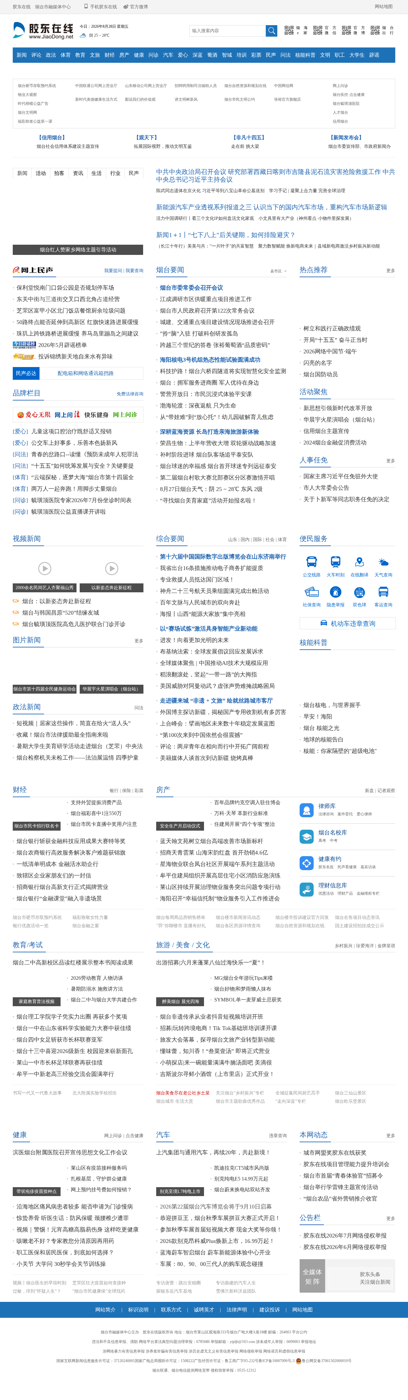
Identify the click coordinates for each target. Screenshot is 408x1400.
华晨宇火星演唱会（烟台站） (340, 435)
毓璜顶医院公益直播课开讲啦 (68, 527)
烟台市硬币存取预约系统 (37, 933)
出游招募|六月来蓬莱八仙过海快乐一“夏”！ (211, 978)
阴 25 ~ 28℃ (99, 35)
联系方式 (171, 1344)
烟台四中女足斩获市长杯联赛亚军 (60, 1055)
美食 (183, 961)
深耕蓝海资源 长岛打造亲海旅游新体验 (209, 447)
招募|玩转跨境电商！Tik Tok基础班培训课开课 (218, 1044)
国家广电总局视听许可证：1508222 (164, 1396)
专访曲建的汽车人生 (236, 1318)
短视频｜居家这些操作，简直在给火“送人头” (74, 739)
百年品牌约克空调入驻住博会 (247, 818)
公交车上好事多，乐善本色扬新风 (74, 459)
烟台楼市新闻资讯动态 (238, 933)
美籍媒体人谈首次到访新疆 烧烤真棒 (206, 774)
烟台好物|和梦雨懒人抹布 (242, 1004)
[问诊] (20, 516)
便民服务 (314, 555)
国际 (257, 555)
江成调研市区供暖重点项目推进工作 (206, 315)
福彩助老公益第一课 (35, 137)
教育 (80, 55)
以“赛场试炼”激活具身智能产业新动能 (209, 644)
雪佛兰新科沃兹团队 (236, 1326)
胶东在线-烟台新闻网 (43, 30)
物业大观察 (27, 110)
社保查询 (312, 612)
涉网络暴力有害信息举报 (124, 1386)
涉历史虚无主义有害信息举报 (213, 1386)
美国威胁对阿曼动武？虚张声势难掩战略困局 (217, 702)
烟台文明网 (27, 128)
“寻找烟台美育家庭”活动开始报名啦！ (208, 516)
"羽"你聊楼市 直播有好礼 (181, 941)
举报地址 (308, 1377)
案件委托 (345, 830)
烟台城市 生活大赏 (174, 1117)
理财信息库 (332, 901)
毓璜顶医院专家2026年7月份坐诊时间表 (81, 516)
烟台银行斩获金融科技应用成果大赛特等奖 (71, 857)
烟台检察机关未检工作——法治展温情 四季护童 (78, 773)
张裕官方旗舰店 (287, 115)
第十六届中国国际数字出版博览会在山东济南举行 (223, 572)
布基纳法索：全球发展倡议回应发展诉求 (211, 667)
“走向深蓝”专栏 (290, 1117)
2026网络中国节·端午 (330, 367)
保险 (126, 806)
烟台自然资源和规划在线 (245, 101)
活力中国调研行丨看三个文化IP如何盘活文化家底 (205, 234)
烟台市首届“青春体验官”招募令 (343, 1211)
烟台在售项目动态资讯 (357, 933)
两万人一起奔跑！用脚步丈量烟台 (74, 505)
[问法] (20, 470)
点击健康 (357, 110)
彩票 (256, 55)
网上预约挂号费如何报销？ (101, 1224)
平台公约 (299, 1367)
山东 (232, 555)
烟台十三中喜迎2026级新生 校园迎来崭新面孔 (75, 1067)
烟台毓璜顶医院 (346, 119)
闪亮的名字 (317, 379)
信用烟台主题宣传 (326, 447)
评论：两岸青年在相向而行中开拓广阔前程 (214, 762)
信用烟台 (340, 137)
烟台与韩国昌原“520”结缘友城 (60, 628)
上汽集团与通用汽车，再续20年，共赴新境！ (213, 1187)
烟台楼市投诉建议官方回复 (302, 933)
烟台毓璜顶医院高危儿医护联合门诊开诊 (74, 640)
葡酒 (212, 55)
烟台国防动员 (320, 390)
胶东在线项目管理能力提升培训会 (346, 1199)
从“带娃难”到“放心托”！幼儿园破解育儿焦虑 (216, 433)
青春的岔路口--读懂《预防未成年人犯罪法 (84, 470)
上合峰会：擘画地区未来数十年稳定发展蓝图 (217, 739)
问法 (285, 55)
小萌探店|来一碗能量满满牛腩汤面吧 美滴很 (216, 1078)
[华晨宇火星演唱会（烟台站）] (111, 689)
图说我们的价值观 (140, 115)
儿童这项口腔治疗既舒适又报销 (71, 447)
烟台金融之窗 (85, 941)
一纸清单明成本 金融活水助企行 (57, 880)
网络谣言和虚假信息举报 (284, 1386)
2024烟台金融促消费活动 (335, 458)
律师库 (327, 822)
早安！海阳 (317, 732)
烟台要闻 (170, 286)
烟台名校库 (332, 848)
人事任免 (314, 476)
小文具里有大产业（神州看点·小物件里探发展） (306, 234)
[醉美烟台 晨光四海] (180, 1004)
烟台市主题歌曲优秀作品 (240, 1117)
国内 (245, 555)
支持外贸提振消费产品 (96, 818)
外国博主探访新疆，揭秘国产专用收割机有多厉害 (223, 728)
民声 (271, 55)
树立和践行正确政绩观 (332, 344)
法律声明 (237, 1344)
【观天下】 (146, 153)
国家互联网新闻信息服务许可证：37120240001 (95, 1396)
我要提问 (113, 286)
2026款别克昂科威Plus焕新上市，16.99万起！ (217, 1276)
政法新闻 (27, 723)
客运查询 (383, 612)
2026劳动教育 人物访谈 (97, 994)
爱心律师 (364, 830)
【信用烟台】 (52, 153)
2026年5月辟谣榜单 (62, 361)
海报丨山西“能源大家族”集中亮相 (202, 630)
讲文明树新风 (186, 115)
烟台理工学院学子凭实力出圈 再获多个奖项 (72, 1032)
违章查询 (278, 1170)
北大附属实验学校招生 (94, 1109)
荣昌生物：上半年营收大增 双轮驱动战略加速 (218, 459)
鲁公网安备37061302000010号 (327, 1396)
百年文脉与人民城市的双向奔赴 (200, 618)
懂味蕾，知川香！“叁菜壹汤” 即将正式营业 (215, 1067)
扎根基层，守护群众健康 (99, 1213)
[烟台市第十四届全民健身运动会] (44, 689)
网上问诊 (340, 101)
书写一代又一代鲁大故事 (37, 1109)
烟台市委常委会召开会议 (191, 303)
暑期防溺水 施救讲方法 (97, 1004)
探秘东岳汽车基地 (174, 1326)
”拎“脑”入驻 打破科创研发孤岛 (199, 349)
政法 (51, 55)
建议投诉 (269, 1344)
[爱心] (20, 447)
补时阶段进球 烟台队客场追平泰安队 (206, 470)
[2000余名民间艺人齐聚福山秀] (44, 587)
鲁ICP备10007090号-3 (277, 1396)
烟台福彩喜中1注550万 (96, 829)
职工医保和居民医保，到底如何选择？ (65, 1287)
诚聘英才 (204, 1344)
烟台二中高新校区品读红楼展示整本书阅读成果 (73, 978)
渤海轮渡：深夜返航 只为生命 (198, 421)
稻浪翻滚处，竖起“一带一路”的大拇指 (208, 690)
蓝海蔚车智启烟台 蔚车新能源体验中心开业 (215, 1287)
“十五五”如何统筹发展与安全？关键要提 (82, 482)
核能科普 (305, 55)
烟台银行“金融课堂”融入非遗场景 (59, 914)
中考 (334, 856)
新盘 (369, 806)
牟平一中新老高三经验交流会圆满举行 (65, 1090)
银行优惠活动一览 (30, 941)
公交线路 (312, 582)
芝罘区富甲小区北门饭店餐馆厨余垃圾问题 (71, 326)
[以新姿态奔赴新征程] (111, 587)
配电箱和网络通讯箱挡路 (86, 389)
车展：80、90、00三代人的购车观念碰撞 (211, 1299)
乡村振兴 (344, 961)
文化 (203, 961)
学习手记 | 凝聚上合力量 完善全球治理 (307, 206)
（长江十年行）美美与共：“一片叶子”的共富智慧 (205, 262)
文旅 (95, 55)
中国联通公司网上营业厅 (96, 101)
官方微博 (135, 6)
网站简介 (105, 1344)
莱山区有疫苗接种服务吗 (99, 1203)
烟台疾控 (340, 110)
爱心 (183, 55)
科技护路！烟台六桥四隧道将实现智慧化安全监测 (223, 387)
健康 (139, 55)
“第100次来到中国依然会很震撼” (201, 751)
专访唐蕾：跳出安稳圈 (178, 1318)
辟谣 (374, 55)
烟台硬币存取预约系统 (37, 101)
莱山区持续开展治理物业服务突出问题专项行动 (220, 903)
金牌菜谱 (386, 961)
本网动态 (314, 1170)
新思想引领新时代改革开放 (337, 424)
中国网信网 (283, 101)
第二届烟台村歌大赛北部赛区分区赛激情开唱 (217, 493)
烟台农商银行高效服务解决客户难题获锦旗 (71, 868)
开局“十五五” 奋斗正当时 (335, 356)
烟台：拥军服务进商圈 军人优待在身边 (209, 398)
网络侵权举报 (250, 1386)
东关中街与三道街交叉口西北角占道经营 (68, 315)
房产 (124, 55)
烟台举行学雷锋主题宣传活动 (340, 1222)
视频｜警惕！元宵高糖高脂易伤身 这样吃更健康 (78, 1264)
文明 (325, 55)
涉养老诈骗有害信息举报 (167, 1386)
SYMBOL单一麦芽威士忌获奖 (248, 1015)
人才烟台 (340, 128)
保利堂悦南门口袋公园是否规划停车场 (65, 303)
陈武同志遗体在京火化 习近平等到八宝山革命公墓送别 (210, 206)
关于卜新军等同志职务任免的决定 (346, 515)
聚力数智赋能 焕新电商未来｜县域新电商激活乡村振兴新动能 (319, 262)
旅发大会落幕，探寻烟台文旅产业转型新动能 (217, 1055)
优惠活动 (326, 909)
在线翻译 (359, 582)
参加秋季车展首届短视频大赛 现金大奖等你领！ (221, 1264)
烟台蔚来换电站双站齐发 (242, 1224)
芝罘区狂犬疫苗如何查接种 (99, 1318)
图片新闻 (27, 656)
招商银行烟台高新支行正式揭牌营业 (62, 903)
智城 (227, 55)
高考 (322, 856)
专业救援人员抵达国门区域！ (197, 595)
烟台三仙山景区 (350, 1109)
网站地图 (384, 6)
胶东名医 (326, 883)
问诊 (154, 55)
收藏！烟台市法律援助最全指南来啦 (62, 750)
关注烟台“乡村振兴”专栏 (240, 1109)
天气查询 (383, 582)
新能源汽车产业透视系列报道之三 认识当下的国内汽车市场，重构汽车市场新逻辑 (271, 223)
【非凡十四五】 (249, 153)
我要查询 (134, 286)
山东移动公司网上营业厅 (146, 101)
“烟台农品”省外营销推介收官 (340, 1233)
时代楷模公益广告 (33, 119)
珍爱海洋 (365, 961)
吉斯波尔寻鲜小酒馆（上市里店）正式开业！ (217, 1090)
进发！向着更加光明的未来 (194, 656)
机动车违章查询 (347, 639)
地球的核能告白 (323, 755)
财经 (110, 55)
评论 (36, 55)
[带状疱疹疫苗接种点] (37, 1213)
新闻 (22, 55)
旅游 (163, 961)
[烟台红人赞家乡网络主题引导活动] (78, 232)
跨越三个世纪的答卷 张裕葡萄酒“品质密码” (215, 361)
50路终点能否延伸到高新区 (51, 338)
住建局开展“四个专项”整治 (244, 840)
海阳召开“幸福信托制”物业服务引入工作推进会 (220, 914)
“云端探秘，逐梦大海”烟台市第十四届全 (82, 493)
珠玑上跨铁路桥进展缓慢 (48, 349)
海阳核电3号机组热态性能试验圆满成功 (210, 375)
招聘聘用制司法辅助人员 (196, 101)
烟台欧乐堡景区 (350, 1117)
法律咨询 (326, 830)
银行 (114, 806)
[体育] (20, 493)
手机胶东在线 (100, 6)
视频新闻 (27, 555)
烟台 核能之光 (321, 744)
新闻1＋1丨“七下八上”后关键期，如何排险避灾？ (226, 250)
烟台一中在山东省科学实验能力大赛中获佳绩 (74, 1044)
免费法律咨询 (130, 410)
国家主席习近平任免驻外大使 (340, 492)
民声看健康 (347, 883)
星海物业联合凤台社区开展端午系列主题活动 (217, 880)
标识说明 (138, 1344)
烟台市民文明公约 (239, 115)
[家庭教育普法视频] (37, 1004)
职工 (340, 55)
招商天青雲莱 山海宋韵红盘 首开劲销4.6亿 (214, 868)
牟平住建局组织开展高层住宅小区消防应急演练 (220, 891)
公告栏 (310, 1253)
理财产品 (345, 909)
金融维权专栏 (368, 909)
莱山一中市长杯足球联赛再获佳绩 (60, 1078)
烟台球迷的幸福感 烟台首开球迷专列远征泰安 (218, 482)
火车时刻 (336, 582)
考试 (36, 961)
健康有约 (329, 875)
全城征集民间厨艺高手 (297, 1109)
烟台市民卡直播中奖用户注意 (104, 840)
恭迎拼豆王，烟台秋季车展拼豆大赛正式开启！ (220, 1253)
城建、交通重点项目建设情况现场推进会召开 (217, 338)
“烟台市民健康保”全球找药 (98, 1326)
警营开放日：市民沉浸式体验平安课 (206, 410)
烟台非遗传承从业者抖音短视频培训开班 (211, 1032)
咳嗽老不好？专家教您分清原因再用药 (65, 1276)
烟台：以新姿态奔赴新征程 (56, 617)
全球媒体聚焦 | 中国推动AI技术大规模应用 (214, 679)
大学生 (357, 55)
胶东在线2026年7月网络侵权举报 (345, 1270)
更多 (390, 287)
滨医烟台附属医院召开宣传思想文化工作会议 (70, 1187)
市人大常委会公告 (326, 504)
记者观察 (386, 806)
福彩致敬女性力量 (90, 933)
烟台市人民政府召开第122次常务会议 (207, 326)
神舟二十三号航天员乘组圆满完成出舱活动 (214, 607)
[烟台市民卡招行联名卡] (37, 829)
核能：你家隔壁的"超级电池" (340, 767)
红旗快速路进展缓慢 (113, 338)
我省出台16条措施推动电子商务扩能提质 (211, 584)
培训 (242, 55)
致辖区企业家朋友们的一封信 (54, 891)
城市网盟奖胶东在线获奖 (335, 1188)
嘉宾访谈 (368, 883)
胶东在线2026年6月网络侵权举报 (345, 1282)
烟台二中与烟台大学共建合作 (104, 1015)
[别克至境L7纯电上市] (180, 1213)
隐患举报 (336, 612)
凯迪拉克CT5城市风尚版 (241, 1203)
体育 (66, 55)
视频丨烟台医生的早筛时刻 (39, 1318)
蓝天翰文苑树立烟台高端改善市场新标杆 (211, 857)
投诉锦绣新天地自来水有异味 (75, 372)
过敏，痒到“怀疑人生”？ (37, 1326)
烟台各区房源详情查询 (238, 941)
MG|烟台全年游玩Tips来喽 (243, 994)
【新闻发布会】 (346, 153)
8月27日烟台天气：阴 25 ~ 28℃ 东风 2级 (211, 505)
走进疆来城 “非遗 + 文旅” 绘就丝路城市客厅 (216, 716)
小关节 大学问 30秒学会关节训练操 (61, 1299)
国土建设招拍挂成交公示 (359, 941)
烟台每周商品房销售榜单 (180, 933)
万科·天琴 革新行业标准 (241, 829)
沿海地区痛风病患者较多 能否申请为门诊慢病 (75, 1241)
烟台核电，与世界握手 (332, 721)
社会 (270, 555)
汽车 (168, 55)
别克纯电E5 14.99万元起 (241, 1213)
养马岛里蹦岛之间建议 (110, 349)
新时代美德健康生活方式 (96, 115)
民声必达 (26, 389)
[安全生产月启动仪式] (180, 829)
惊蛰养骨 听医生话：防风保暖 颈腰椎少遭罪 (73, 1253)
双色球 (359, 612)
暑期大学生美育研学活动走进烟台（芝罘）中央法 (80, 762)
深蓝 (198, 55)
